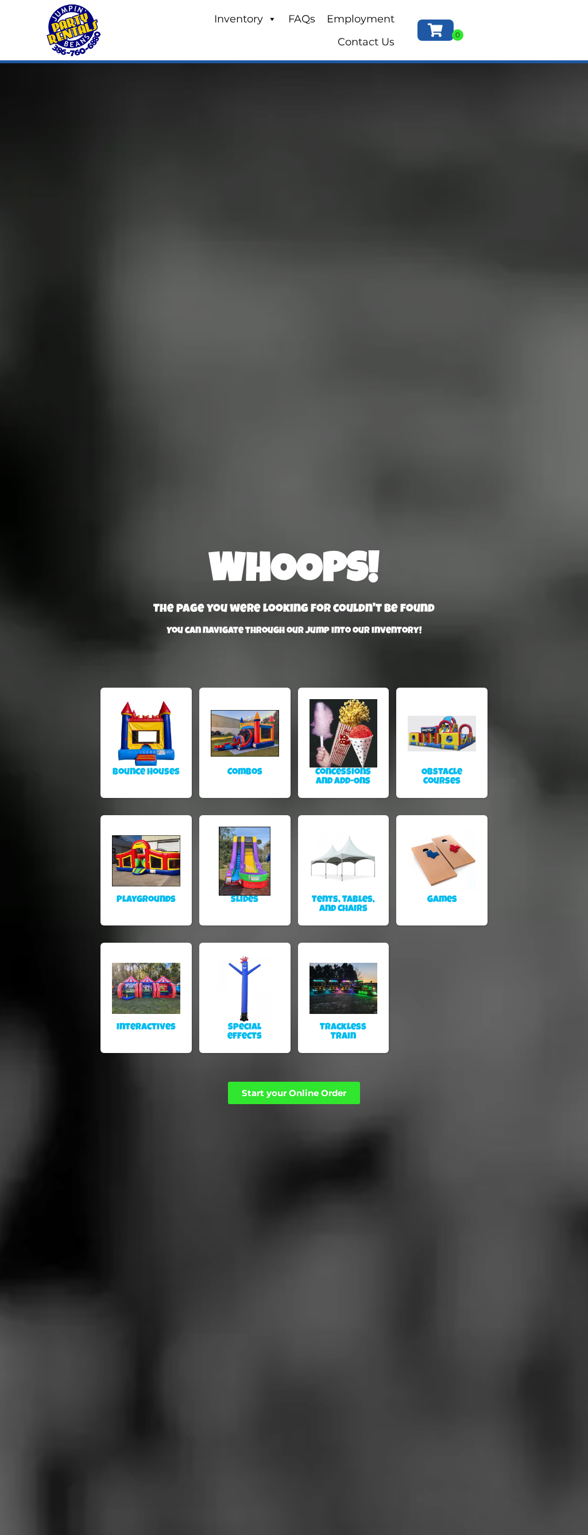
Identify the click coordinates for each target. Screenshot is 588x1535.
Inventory (238, 19)
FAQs (301, 19)
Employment (360, 19)
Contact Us (366, 42)
